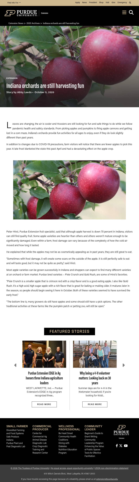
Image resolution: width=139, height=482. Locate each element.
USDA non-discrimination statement (111, 468)
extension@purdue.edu (107, 479)
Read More (44, 404)
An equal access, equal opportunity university (72, 468)
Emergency (122, 3)
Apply (77, 3)
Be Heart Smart (66, 433)
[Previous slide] (15, 365)
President (93, 3)
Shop (101, 3)
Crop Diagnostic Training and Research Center (40, 449)
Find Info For (13, 3)
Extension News (16, 23)
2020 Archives (33, 23)
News (84, 3)
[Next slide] (123, 365)
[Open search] (131, 13)
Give (113, 3)
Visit (107, 3)
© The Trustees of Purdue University (30, 468)
